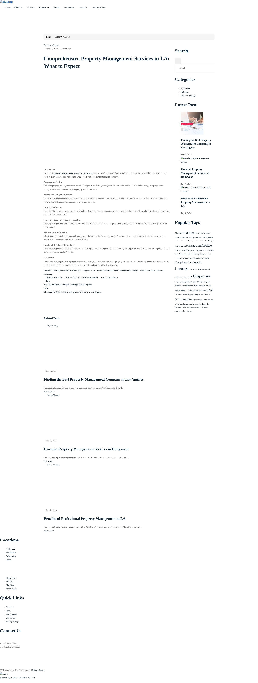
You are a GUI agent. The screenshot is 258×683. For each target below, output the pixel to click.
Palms (8, 560)
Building (184, 92)
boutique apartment (203, 233)
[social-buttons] (1, 665)
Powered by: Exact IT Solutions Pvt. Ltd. (17, 677)
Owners (56, 7)
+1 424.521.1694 (8, 20)
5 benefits (178, 233)
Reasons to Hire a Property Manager (187, 294)
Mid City (10, 581)
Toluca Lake (11, 589)
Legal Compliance (84, 270)
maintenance (107, 270)
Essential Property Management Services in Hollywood (195, 173)
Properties (202, 276)
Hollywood (10, 549)
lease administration (68, 270)
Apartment (185, 88)
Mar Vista (10, 585)
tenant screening (197, 299)
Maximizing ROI (186, 277)
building (190, 245)
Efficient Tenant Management (185, 250)
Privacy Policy (99, 7)
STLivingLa (183, 299)
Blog (8, 611)
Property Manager (62, 37)
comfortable (204, 245)
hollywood (185, 258)
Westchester (11, 553)
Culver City (11, 556)
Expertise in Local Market (205, 250)
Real (210, 290)
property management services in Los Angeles (73, 173)
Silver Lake (11, 578)
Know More (49, 391)
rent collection (153, 270)
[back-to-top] (1, 681)
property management (121, 270)
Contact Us (83, 7)
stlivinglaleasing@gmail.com (12, 28)
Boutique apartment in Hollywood (187, 237)
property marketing (139, 270)
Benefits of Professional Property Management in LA (195, 202)
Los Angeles (97, 270)
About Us (18, 7)
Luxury (181, 268)
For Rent (30, 7)
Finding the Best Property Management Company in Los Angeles (196, 144)
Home (7, 7)
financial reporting (52, 270)
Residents (43, 7)
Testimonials (69, 7)
